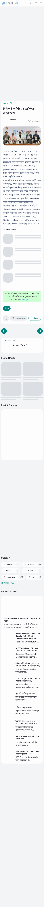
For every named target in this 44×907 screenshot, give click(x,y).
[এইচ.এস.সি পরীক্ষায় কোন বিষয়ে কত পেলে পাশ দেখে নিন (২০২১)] (9, 671)
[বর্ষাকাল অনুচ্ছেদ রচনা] (9, 715)
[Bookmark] (5, 319)
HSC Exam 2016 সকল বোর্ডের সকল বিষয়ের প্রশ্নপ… (26, 759)
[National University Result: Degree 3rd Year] (22, 615)
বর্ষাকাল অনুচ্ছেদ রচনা (23, 707)
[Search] (36, 3)
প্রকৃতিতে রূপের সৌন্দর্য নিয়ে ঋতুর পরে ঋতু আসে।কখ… (27, 712)
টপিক (7, 308)
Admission (8, 564)
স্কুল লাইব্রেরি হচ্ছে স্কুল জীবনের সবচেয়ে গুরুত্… (25, 698)
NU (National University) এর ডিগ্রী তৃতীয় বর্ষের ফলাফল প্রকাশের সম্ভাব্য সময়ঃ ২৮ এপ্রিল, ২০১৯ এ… (22, 626)
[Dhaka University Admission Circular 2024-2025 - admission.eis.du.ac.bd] (9, 642)
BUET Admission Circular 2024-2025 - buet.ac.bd (26, 649)
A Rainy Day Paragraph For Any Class (27, 737)
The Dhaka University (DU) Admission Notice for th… (26, 643)
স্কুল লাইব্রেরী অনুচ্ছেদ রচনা (25, 693)
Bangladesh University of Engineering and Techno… (26, 656)
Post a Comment (20, 318)
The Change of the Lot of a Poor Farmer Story (27, 680)
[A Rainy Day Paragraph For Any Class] (9, 744)
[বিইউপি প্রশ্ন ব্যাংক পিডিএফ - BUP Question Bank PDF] (9, 729)
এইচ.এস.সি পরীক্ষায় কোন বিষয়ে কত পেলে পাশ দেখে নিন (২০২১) (27, 664)
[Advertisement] (22, 30)
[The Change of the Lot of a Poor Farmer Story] (9, 686)
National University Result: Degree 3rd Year (22, 619)
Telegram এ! (28, 299)
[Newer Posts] (40, 331)
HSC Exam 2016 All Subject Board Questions (27, 753)
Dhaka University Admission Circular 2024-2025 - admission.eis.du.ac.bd (27, 636)
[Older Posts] (4, 331)
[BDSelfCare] (10, 3)
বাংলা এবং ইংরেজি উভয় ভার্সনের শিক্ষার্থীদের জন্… (26, 671)
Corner (32, 577)
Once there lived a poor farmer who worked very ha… (27, 686)
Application (29, 564)
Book (8, 570)
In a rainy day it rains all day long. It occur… (26, 744)
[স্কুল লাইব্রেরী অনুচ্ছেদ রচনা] (9, 701)
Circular (30, 570)
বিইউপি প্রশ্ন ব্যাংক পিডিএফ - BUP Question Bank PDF (26, 722)
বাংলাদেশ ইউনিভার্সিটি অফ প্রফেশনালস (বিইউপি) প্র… (24, 728)
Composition (9, 577)
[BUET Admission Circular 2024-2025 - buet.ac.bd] (9, 656)
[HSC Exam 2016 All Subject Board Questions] (9, 759)
